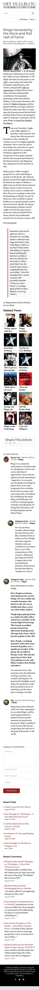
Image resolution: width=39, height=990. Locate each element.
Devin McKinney (10, 41)
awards (30, 41)
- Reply (20, 460)
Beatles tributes (8, 43)
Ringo (15, 43)
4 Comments (30, 43)
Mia (12, 700)
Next (32, 20)
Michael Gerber (11, 862)
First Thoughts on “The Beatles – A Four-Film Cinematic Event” (19, 864)
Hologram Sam (21, 521)
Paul (6, 902)
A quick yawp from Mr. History (18, 807)
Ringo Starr (21, 43)
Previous (24, 20)
